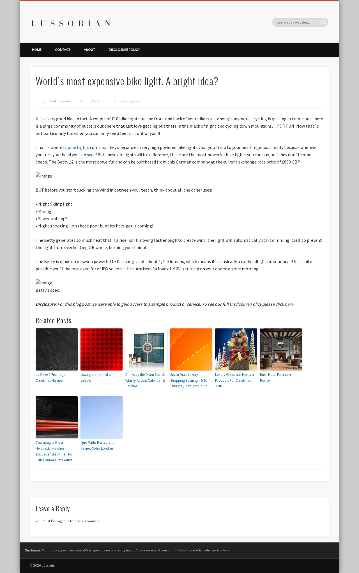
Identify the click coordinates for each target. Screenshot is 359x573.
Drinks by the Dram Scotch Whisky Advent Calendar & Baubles (145, 380)
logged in (62, 521)
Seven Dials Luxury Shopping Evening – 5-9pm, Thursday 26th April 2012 (191, 380)
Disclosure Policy (124, 50)
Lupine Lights (76, 147)
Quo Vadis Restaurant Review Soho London (97, 445)
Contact (62, 50)
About (89, 50)
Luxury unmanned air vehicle (96, 377)
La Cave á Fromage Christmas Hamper (50, 377)
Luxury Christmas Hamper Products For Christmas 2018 (234, 380)
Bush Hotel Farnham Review (275, 377)
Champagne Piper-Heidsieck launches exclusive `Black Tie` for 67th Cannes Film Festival (54, 451)
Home (37, 50)
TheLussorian (59, 101)
